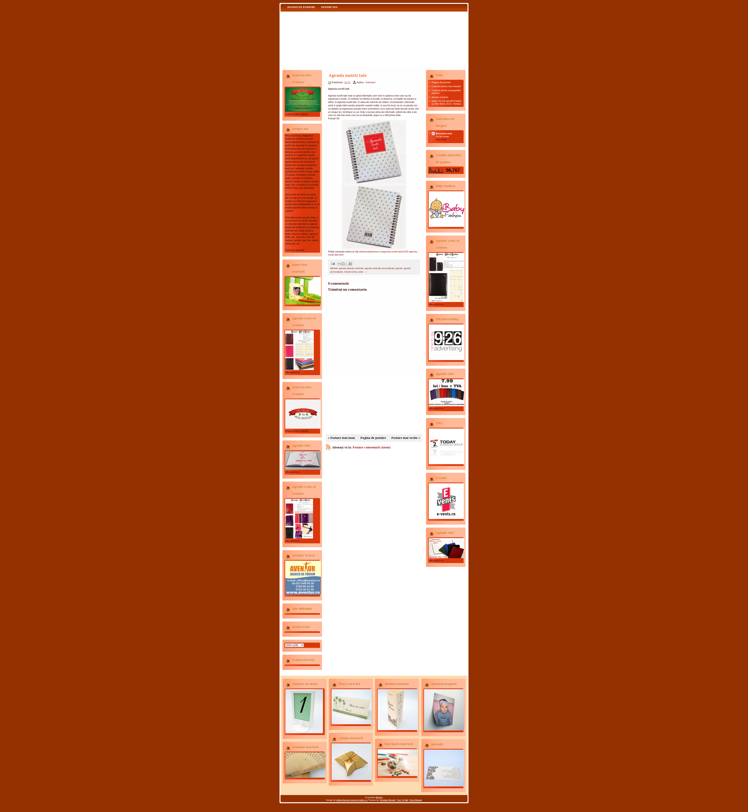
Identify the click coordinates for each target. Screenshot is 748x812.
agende (398, 268)
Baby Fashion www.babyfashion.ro (319, 39)
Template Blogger (387, 800)
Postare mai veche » (405, 437)
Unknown (370, 82)
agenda (342, 268)
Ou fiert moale (442, 136)
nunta (360, 272)
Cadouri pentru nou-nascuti (446, 86)
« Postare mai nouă (341, 437)
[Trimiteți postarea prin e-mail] (332, 263)
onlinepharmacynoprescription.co (352, 800)
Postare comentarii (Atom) (372, 447)
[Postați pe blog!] (343, 264)
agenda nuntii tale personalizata (379, 268)
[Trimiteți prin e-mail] (339, 264)
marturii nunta (350, 272)
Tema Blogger (415, 800)
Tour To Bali (402, 800)
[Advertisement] (374, 405)
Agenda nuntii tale (355, 268)
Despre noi (329, 7)
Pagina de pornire (301, 7)
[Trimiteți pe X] (347, 264)
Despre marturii (440, 97)
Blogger (379, 797)
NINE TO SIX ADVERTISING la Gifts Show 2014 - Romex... (447, 102)
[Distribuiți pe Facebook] (350, 264)
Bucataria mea (444, 133)
